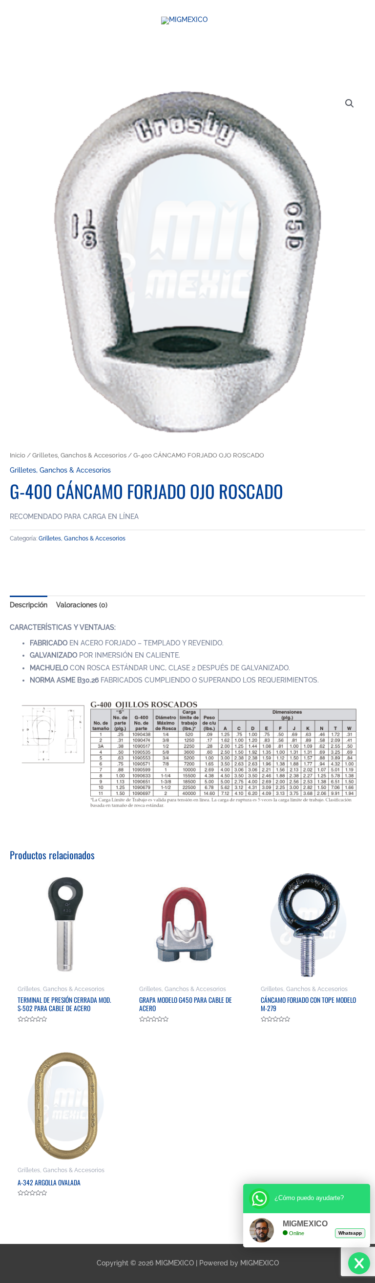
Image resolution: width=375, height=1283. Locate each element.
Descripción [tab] (28, 605)
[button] (349, 103)
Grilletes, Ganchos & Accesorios (79, 455)
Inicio (17, 455)
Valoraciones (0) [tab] (81, 605)
